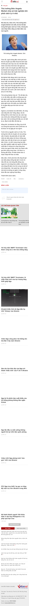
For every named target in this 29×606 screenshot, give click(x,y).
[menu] (2, 1)
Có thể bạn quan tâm (10, 205)
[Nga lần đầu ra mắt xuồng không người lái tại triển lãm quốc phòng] (14, 418)
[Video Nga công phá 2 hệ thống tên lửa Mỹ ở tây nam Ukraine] (14, 327)
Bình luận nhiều (21, 528)
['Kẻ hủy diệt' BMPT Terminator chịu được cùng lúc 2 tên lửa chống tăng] (14, 236)
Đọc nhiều (8, 528)
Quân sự (3, 252)
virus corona (5, 181)
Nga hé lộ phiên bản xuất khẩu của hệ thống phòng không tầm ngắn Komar (14, 400)
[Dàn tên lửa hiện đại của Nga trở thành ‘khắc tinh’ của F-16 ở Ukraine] (14, 357)
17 (14, 545)
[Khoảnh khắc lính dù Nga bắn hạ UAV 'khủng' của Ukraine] (14, 298)
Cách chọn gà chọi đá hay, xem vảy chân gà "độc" (14, 553)
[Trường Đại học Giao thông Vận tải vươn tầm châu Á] (9, 213)
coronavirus (21, 178)
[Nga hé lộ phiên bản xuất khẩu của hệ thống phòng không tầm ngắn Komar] (14, 387)
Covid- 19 (9, 178)
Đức (15, 178)
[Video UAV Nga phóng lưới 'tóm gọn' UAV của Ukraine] (14, 447)
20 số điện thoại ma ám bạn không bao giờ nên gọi (14, 549)
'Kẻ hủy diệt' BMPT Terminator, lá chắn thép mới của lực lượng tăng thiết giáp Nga (13, 279)
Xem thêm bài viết (14, 524)
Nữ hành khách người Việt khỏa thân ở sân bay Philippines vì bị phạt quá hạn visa (13, 516)
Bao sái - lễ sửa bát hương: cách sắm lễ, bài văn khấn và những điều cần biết (13, 569)
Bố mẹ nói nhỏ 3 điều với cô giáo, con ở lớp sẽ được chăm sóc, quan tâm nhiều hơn (13, 564)
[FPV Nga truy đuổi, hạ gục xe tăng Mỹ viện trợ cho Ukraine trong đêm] (14, 475)
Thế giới (5, 5)
